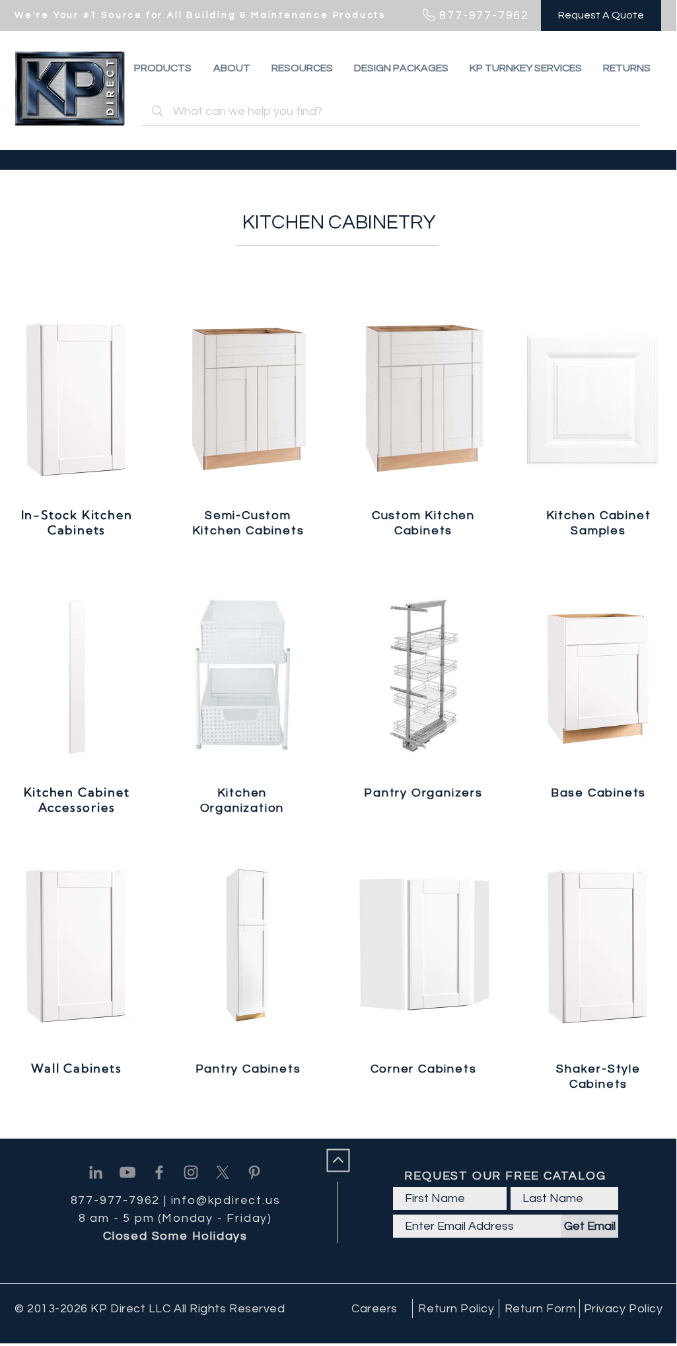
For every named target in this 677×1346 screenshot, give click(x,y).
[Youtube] (127, 1172)
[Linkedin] (96, 1172)
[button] (626, 68)
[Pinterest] (254, 1172)
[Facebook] (159, 1172)
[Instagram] (191, 1172)
